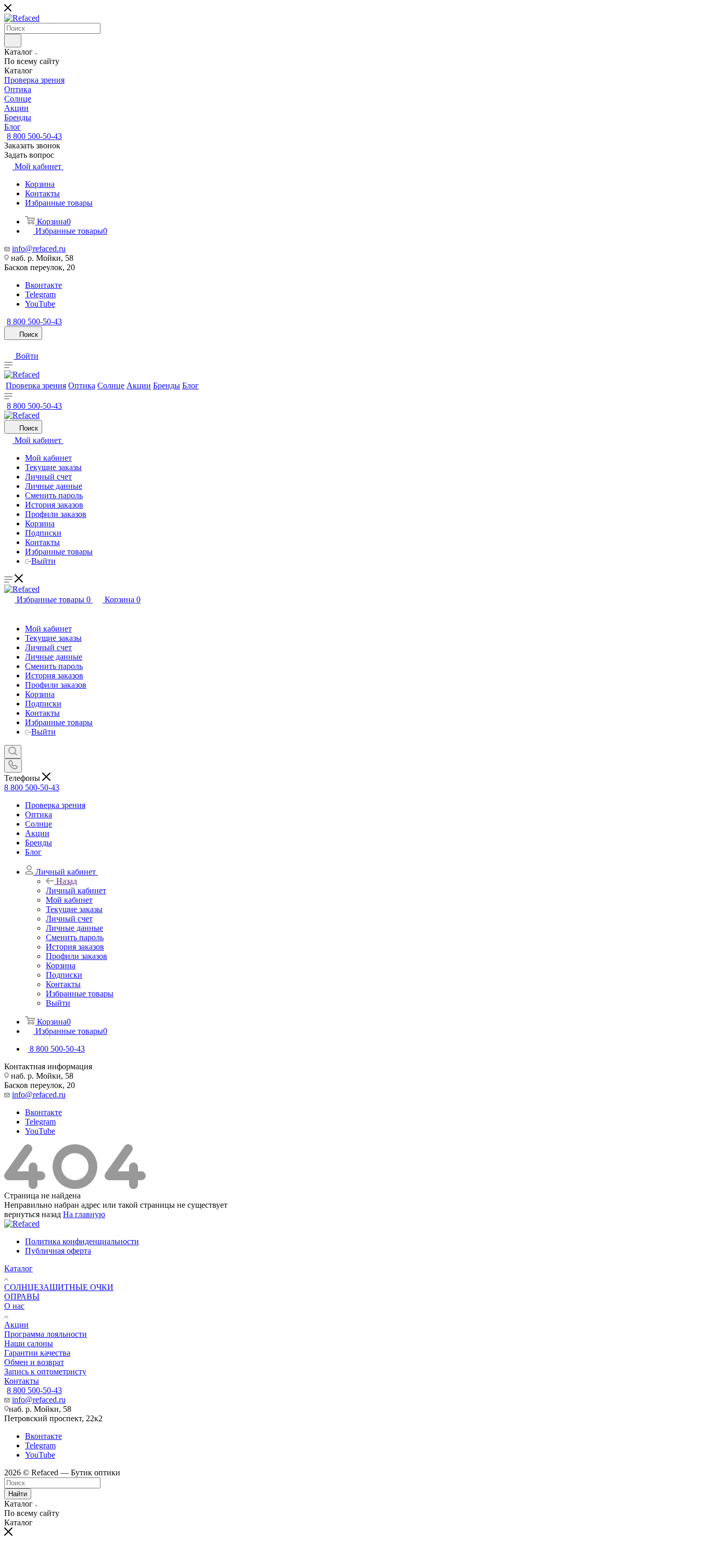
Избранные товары (59, 202)
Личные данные (53, 486)
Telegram (40, 294)
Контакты (42, 193)
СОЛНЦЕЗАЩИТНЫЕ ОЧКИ (58, 1287)
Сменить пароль (54, 495)
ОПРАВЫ (22, 1296)
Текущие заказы (53, 467)
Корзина (40, 184)
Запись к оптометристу (45, 1371)
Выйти (43, 561)
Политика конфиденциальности (82, 1241)
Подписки (43, 532)
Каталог (18, 1268)
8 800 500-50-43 (34, 136)
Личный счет (48, 476)
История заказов (54, 504)
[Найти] (12, 40)
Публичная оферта (58, 1250)
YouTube (40, 303)
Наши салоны (28, 1343)
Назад (66, 881)
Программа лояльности (45, 1334)
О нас (14, 1305)
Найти (17, 1494)
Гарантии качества (37, 1352)
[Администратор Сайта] (8, 610)
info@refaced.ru (39, 248)
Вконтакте (43, 285)
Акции (16, 1324)
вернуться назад (32, 1214)
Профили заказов (55, 514)
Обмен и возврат (34, 1362)
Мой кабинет (48, 457)
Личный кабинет (76, 890)
